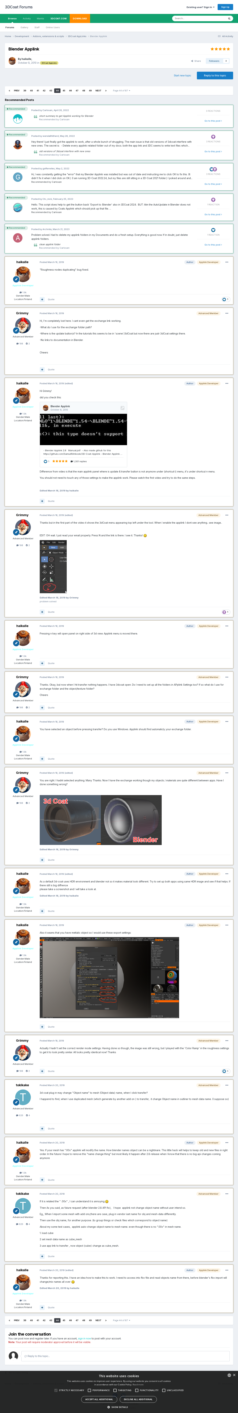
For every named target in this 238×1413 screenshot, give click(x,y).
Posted (52, 262)
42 (44, 90)
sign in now (84, 1338)
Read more (138, 1384)
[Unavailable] (53, 566)
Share (197, 61)
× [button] (234, 1375)
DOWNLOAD (80, 18)
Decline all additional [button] (138, 1399)
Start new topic (182, 75)
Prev (17, 90)
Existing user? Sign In (200, 7)
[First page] (9, 90)
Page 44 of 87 (121, 90)
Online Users (53, 27)
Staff (37, 27)
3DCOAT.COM (58, 18)
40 (31, 90)
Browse (12, 18)
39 (24, 90)
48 (83, 90)
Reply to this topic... (38, 1356)
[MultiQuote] (42, 299)
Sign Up (225, 7)
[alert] (119, 1392)
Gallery (24, 27)
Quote (51, 299)
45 (64, 90)
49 (90, 90)
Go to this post (213, 120)
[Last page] (105, 90)
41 (38, 90)
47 (77, 90)
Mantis (40, 18)
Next (98, 90)
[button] (119, 1407)
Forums (9, 27)
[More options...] (226, 262)
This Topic (215, 18)
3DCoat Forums (19, 7)
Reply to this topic (215, 75)
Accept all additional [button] (99, 1399)
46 (70, 90)
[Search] (229, 18)
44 (57, 90)
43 (50, 90)
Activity (27, 18)
